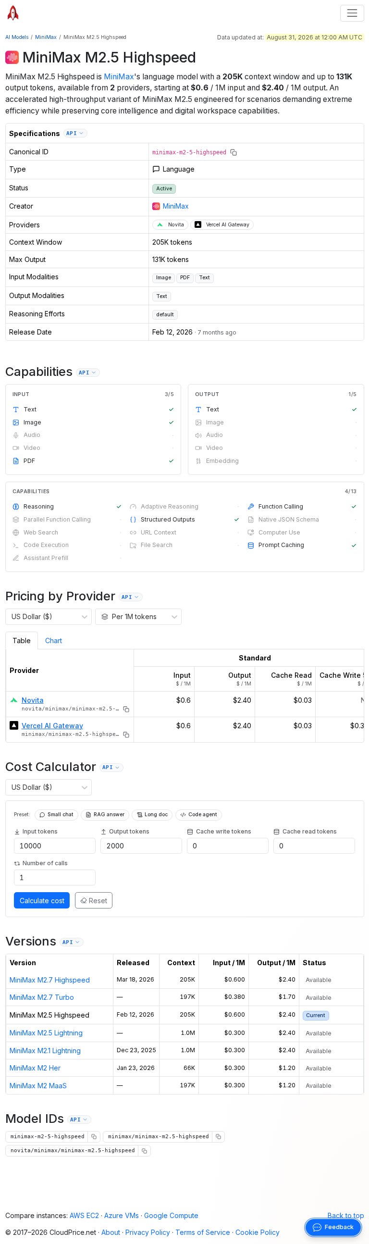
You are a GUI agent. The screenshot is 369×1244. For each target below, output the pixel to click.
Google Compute (171, 1215)
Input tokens (40, 831)
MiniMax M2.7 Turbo (42, 997)
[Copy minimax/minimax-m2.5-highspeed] (126, 735)
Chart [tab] (53, 640)
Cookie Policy (257, 1232)
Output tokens (129, 831)
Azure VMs (121, 1215)
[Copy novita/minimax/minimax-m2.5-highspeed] (126, 709)
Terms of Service (202, 1232)
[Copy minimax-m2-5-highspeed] (233, 152)
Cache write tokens (223, 831)
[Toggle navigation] (352, 13)
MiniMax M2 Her (35, 1068)
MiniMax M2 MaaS (38, 1086)
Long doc (156, 814)
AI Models (17, 37)
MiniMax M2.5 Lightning (46, 1033)
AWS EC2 (84, 1215)
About (110, 1232)
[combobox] (12, 616)
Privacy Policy (147, 1232)
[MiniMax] (12, 57)
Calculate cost (42, 900)
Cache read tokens (310, 831)
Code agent (202, 814)
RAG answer (109, 814)
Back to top (346, 1215)
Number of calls (45, 863)
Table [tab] (21, 640)
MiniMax (46, 37)
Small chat (61, 814)
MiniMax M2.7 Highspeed (50, 980)
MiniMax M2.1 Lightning (45, 1050)
